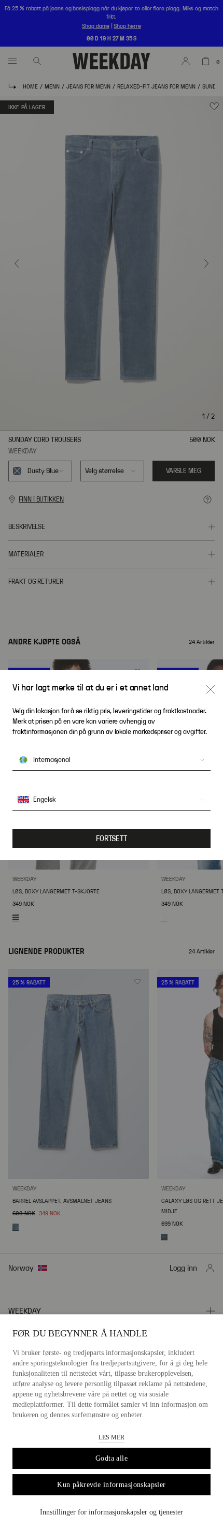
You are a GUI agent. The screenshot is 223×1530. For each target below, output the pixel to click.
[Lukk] (210, 689)
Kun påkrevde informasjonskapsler (111, 1485)
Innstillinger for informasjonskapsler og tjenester (111, 1512)
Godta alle (111, 1458)
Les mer (111, 1437)
